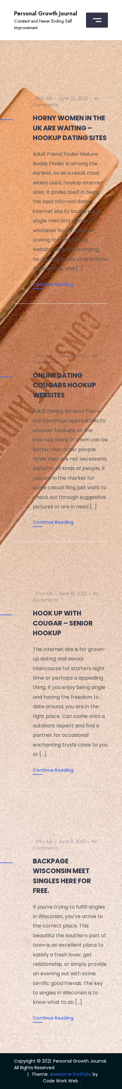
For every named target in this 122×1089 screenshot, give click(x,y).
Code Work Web (60, 1081)
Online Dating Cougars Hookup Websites (64, 385)
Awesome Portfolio (70, 1074)
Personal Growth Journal (45, 13)
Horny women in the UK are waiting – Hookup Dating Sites (70, 127)
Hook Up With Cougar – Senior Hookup (63, 623)
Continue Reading (53, 284)
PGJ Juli (44, 98)
